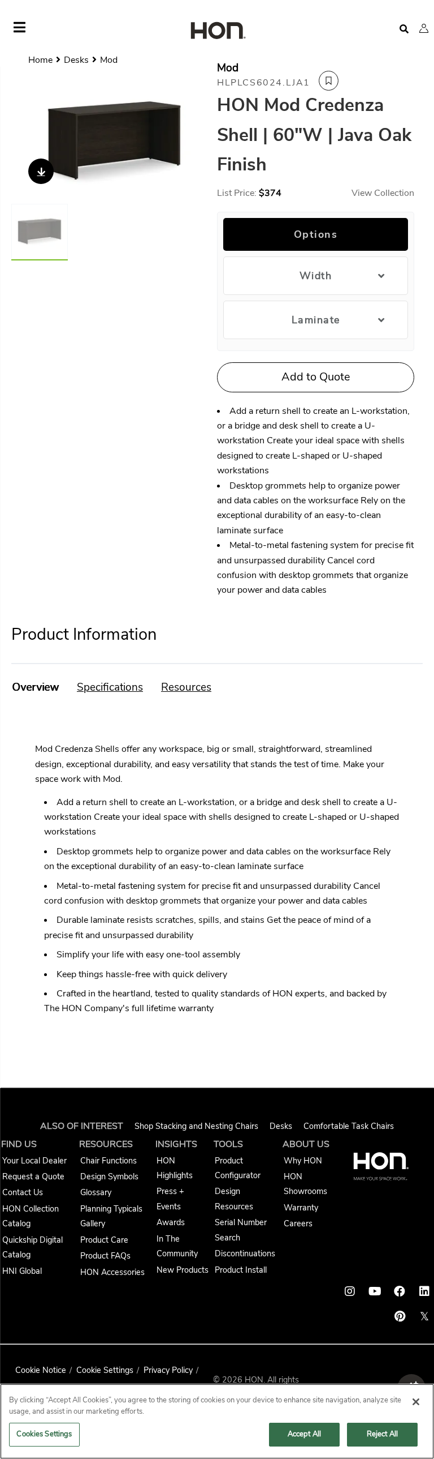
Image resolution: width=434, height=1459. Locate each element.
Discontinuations (245, 1253)
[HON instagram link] (349, 1291)
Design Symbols (109, 1176)
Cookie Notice (40, 1370)
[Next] (201, 143)
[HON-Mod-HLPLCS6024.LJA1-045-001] (114, 143)
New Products (183, 1270)
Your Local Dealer (34, 1160)
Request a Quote (33, 1176)
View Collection (382, 193)
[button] (423, 28)
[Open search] (404, 29)
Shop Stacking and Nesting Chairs (196, 1126)
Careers (298, 1223)
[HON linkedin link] (424, 1291)
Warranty (301, 1207)
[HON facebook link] (399, 1291)
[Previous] (26, 143)
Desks (281, 1126)
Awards (171, 1222)
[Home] (217, 31)
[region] (217, 1421)
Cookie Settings (104, 1370)
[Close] (415, 1401)
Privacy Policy (168, 1370)
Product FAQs (105, 1255)
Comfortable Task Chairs (348, 1126)
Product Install (241, 1270)
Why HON (303, 1160)
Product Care (104, 1240)
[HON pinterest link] (399, 1316)
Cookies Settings (44, 1434)
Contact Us (22, 1192)
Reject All (382, 1434)
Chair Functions (108, 1160)
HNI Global (22, 1271)
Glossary (95, 1192)
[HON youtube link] (374, 1291)
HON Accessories (112, 1272)
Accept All (304, 1434)
